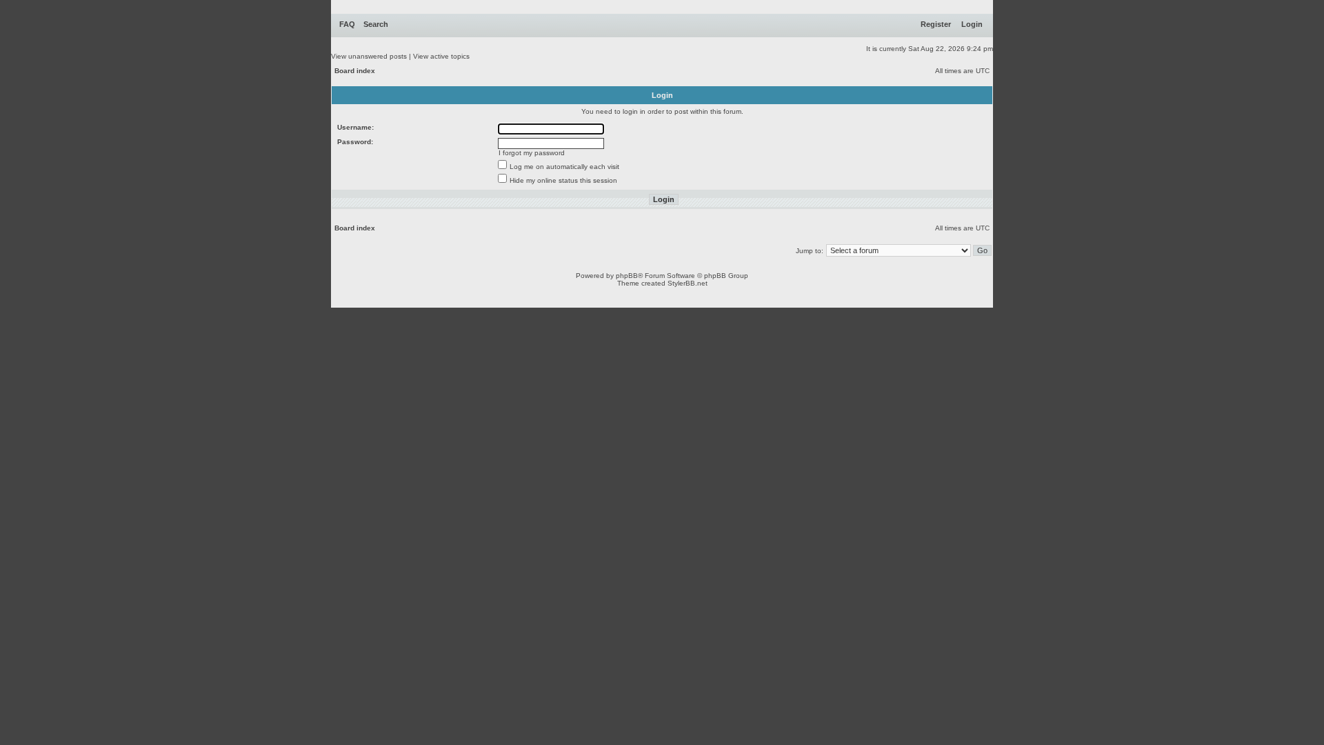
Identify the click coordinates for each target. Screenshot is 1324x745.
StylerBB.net (688, 283)
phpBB (627, 275)
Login (972, 24)
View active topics (441, 56)
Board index (354, 70)
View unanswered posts (369, 56)
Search (375, 24)
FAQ (347, 24)
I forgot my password (532, 153)
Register (936, 24)
